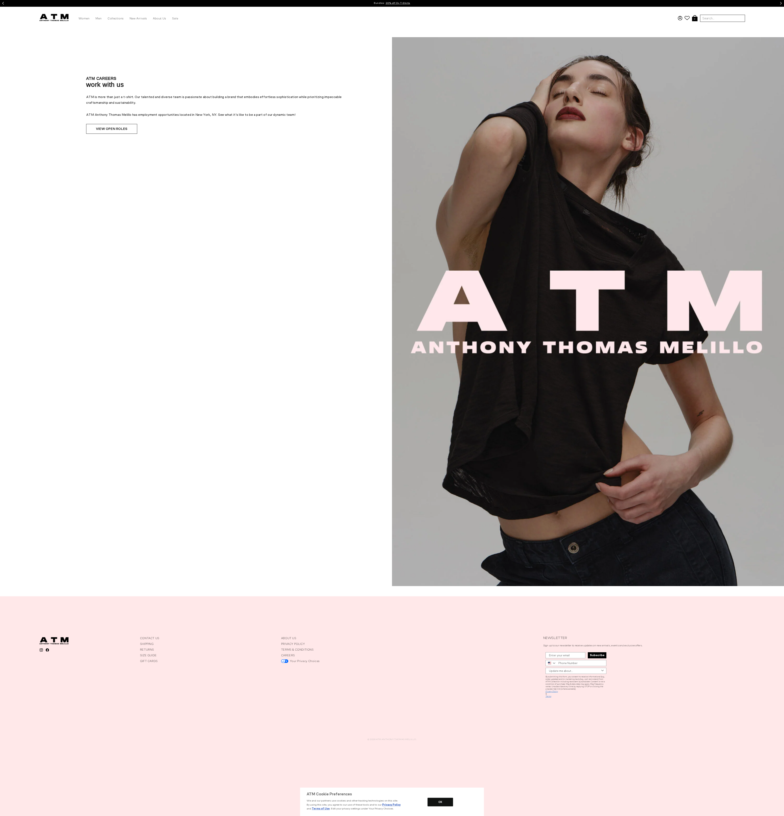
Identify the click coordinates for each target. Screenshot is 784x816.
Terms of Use (321, 808)
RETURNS (147, 649)
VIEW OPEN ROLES (112, 129)
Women (84, 18)
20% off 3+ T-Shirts (398, 3)
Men (98, 18)
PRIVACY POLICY (293, 644)
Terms (548, 696)
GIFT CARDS (149, 661)
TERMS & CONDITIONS (297, 649)
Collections (116, 18)
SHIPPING (147, 644)
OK (440, 802)
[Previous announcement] (3, 3)
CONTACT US (149, 638)
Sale (175, 18)
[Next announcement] (781, 3)
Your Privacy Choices (305, 661)
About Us (159, 18)
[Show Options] (602, 671)
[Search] (779, 9)
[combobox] (551, 663)
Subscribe (597, 655)
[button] (695, 18)
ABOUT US (288, 638)
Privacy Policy (552, 691)
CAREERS (288, 655)
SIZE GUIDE (148, 655)
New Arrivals (138, 18)
